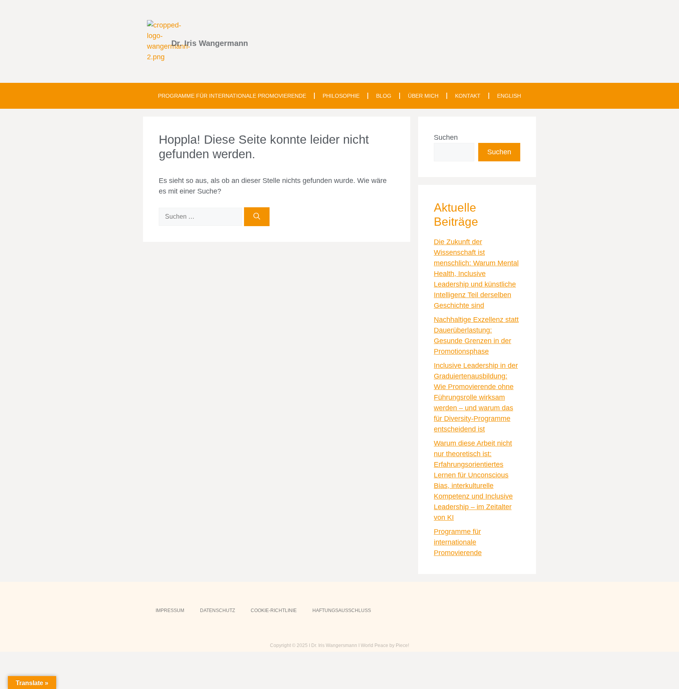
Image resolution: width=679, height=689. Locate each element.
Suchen (446, 137)
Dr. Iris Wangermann (209, 43)
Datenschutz (217, 610)
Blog (383, 96)
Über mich (423, 96)
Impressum (170, 610)
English (509, 96)
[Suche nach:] (201, 216)
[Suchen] (257, 216)
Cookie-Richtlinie (274, 610)
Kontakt (468, 96)
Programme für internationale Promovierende (232, 96)
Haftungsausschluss (341, 610)
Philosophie (341, 96)
